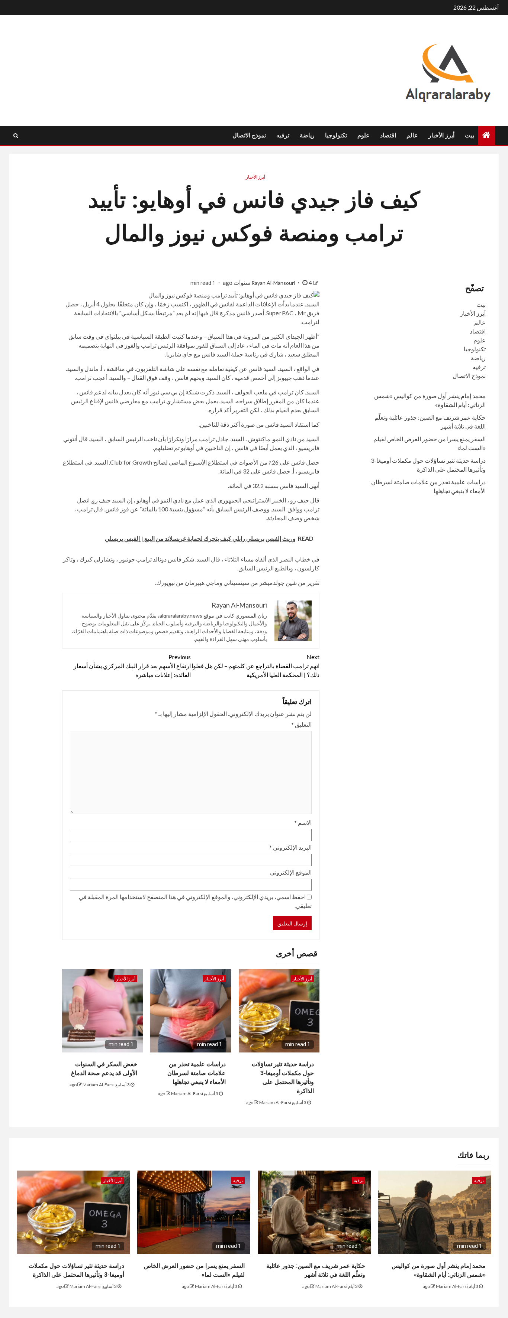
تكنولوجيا (336, 135)
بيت (469, 135)
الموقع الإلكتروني (291, 872)
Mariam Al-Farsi (275, 1102)
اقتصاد (388, 135)
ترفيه (282, 135)
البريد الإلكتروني (290, 847)
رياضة (307, 135)
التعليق (301, 724)
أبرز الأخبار (441, 135)
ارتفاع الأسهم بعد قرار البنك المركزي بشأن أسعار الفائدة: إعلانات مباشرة (132, 665)
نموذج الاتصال (249, 135)
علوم (363, 135)
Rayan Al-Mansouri (273, 283)
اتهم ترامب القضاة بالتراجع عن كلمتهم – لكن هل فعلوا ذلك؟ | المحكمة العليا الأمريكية (255, 665)
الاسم (303, 822)
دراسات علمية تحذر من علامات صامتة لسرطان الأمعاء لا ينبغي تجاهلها (196, 1073)
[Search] (15, 135)
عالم (412, 135)
